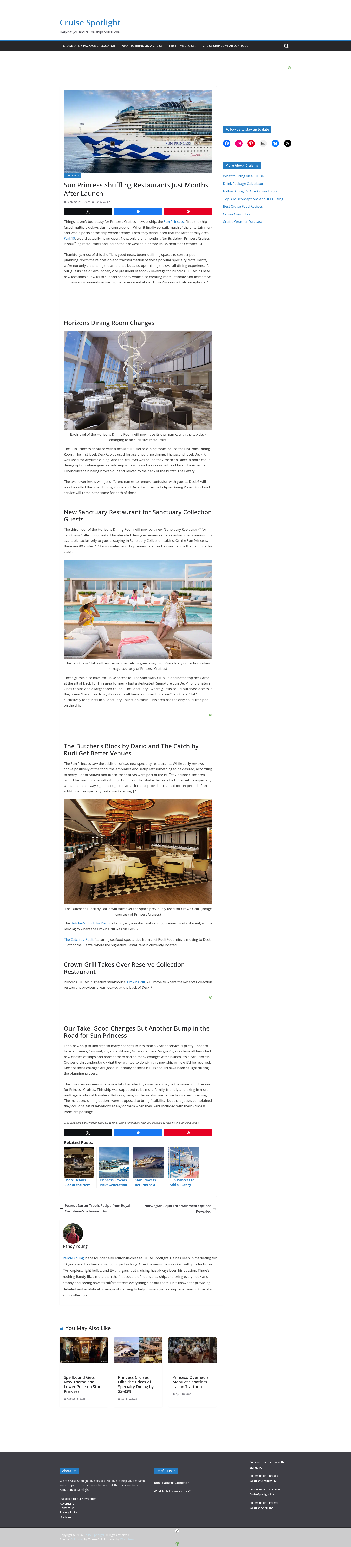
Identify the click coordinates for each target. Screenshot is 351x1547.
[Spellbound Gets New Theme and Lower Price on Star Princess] (84, 1340)
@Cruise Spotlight (261, 1508)
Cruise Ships (72, 175)
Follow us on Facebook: (265, 1489)
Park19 (69, 238)
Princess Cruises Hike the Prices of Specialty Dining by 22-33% (136, 1384)
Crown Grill (136, 982)
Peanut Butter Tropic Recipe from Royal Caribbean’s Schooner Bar (97, 1208)
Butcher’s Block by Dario (90, 923)
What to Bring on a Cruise (141, 46)
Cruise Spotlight (90, 22)
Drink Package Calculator (243, 183)
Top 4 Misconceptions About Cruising (253, 198)
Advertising (67, 1503)
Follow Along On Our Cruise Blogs (250, 191)
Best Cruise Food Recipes (243, 206)
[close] (177, 1531)
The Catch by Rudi (78, 939)
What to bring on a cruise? (172, 1491)
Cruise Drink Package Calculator (89, 46)
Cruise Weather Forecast (242, 221)
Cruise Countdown (237, 214)
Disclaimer (67, 1517)
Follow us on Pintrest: (264, 1503)
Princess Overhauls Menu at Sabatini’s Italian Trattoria (190, 1382)
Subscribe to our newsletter (78, 1499)
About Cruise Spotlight (74, 1490)
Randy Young (102, 202)
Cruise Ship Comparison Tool (225, 46)
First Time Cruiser (182, 46)
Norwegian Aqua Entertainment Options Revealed (177, 1208)
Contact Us (67, 1508)
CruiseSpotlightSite (262, 1494)
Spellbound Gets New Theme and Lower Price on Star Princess (82, 1384)
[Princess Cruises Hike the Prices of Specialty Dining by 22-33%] (138, 1340)
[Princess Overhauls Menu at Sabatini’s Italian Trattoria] (192, 1340)
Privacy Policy (69, 1512)
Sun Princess (174, 221)
